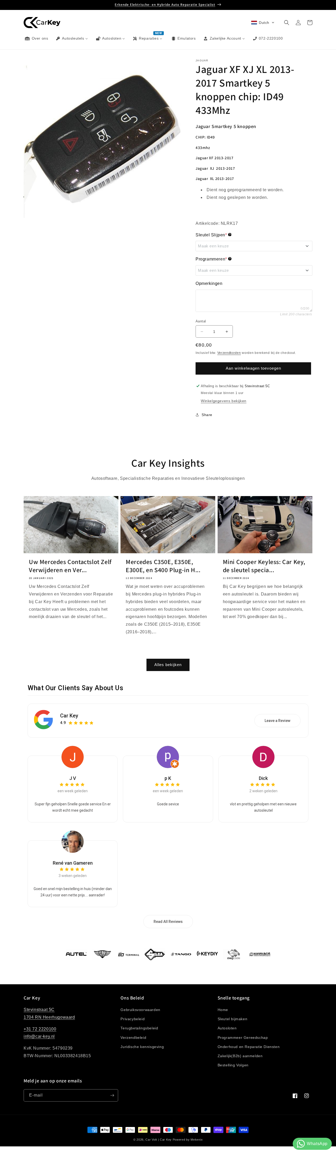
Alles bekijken (168, 664)
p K (168, 778)
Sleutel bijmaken (233, 1019)
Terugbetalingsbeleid (139, 1028)
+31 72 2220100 (40, 1029)
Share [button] (207, 415)
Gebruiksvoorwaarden (140, 1010)
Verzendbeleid (133, 1037)
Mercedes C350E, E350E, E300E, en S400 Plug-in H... (163, 566)
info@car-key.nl (39, 1036)
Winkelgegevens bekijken (223, 401)
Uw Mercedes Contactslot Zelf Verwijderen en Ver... (70, 566)
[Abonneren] (112, 1095)
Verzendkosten (229, 353)
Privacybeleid (132, 1019)
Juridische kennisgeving (142, 1047)
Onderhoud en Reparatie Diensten (249, 1047)
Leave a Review (277, 721)
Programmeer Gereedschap (243, 1037)
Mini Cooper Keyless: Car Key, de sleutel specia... (264, 566)
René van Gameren (73, 863)
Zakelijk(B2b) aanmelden (240, 1056)
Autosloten (227, 1028)
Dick (263, 778)
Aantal (201, 321)
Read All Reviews (168, 921)
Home (223, 1010)
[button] (263, 22)
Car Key (69, 715)
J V (72, 778)
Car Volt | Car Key (158, 1139)
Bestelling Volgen (233, 1065)
